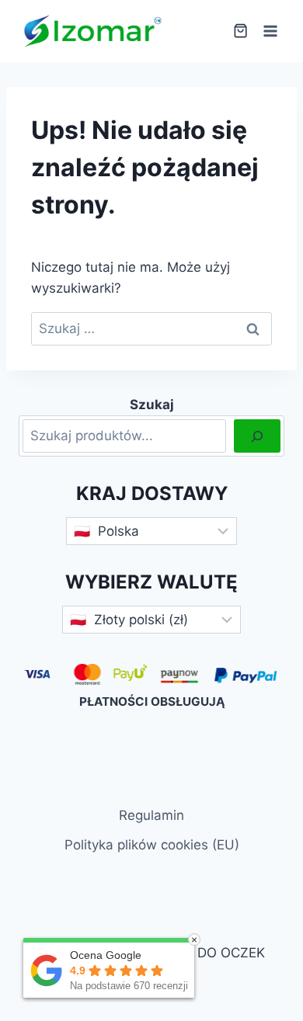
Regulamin (151, 815)
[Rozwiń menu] (270, 31)
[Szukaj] (257, 436)
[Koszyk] (240, 30)
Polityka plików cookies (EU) (151, 845)
